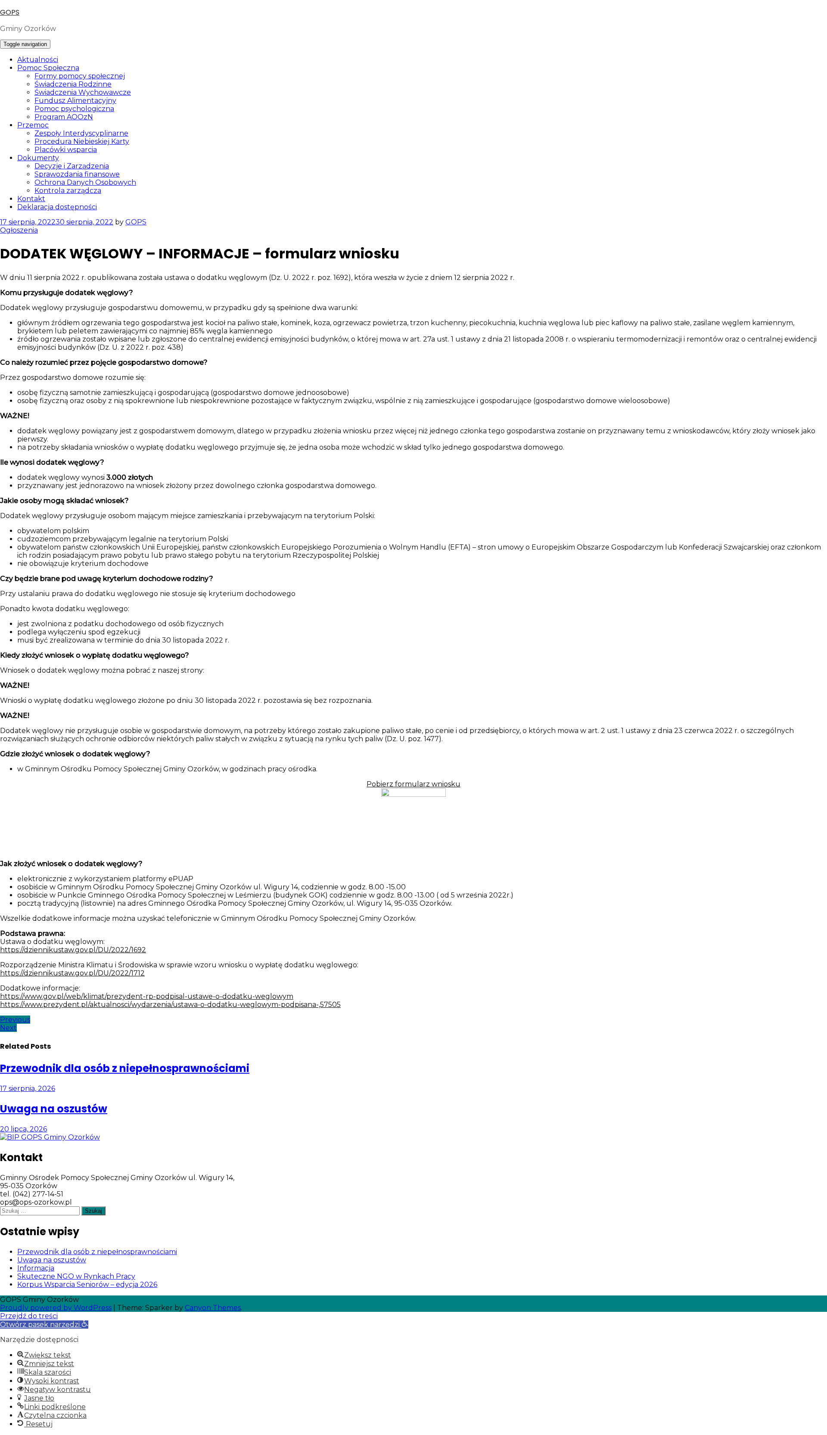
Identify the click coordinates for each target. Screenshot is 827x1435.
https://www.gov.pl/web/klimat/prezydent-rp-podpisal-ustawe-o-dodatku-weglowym (146, 996)
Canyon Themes (213, 1308)
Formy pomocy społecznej (79, 76)
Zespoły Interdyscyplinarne (81, 133)
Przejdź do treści (29, 1316)
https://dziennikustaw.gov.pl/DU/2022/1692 (73, 950)
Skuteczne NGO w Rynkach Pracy (76, 1276)
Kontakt (31, 199)
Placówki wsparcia (65, 150)
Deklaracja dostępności (57, 207)
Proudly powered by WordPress (56, 1308)
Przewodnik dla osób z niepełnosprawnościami (97, 1252)
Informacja (35, 1268)
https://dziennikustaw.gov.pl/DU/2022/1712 (72, 973)
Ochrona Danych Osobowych (85, 182)
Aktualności (37, 60)
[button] (44, 1324)
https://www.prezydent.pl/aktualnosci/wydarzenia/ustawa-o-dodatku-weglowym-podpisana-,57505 (170, 1004)
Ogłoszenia (19, 230)
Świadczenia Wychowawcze (82, 92)
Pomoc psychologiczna (74, 109)
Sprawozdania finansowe (77, 174)
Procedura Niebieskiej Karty (81, 141)
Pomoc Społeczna (48, 68)
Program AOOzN (63, 117)
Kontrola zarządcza (67, 190)
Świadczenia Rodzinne (73, 84)
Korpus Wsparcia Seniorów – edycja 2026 (87, 1284)
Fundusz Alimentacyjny (75, 100)
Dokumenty (38, 158)
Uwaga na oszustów (51, 1260)
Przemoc (33, 125)
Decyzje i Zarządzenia (71, 166)
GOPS (9, 12)
